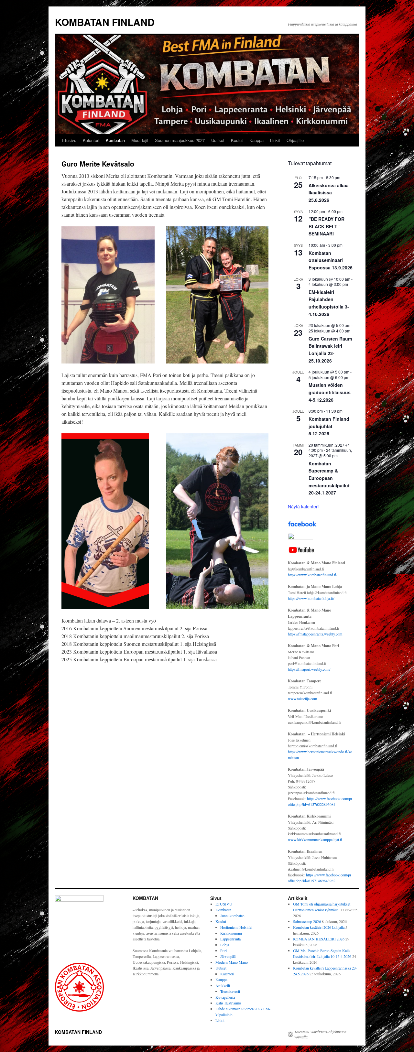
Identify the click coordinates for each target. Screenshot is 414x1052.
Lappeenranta (230, 938)
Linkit (275, 140)
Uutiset (217, 140)
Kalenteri (91, 140)
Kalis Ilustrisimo (228, 1002)
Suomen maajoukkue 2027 (180, 140)
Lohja (224, 944)
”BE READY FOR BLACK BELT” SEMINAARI (326, 226)
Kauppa (256, 140)
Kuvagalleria (225, 997)
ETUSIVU (223, 903)
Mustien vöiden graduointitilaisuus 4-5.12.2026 (330, 392)
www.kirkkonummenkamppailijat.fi (315, 839)
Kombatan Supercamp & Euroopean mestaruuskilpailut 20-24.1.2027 (329, 478)
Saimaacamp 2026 (307, 921)
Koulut (237, 140)
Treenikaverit (230, 991)
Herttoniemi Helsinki (236, 927)
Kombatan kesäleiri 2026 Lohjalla (318, 927)
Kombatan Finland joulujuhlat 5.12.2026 (329, 426)
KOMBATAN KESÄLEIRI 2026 (318, 938)
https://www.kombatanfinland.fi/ (312, 574)
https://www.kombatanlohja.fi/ (311, 598)
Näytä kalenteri (303, 506)
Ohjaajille (295, 140)
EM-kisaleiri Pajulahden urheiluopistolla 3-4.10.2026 (329, 303)
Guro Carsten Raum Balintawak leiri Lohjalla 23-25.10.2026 (330, 349)
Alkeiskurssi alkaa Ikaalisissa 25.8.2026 (329, 192)
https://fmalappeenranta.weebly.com (315, 633)
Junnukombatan (232, 915)
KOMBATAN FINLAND (105, 22)
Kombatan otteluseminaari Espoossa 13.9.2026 (331, 260)
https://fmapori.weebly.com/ (309, 669)
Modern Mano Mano (231, 962)
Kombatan (115, 140)
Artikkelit (222, 985)
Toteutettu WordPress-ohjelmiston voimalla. (320, 1034)
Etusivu (69, 140)
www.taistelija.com (302, 698)
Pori (223, 950)
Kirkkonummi (231, 933)
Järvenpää (227, 956)
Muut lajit (139, 140)
